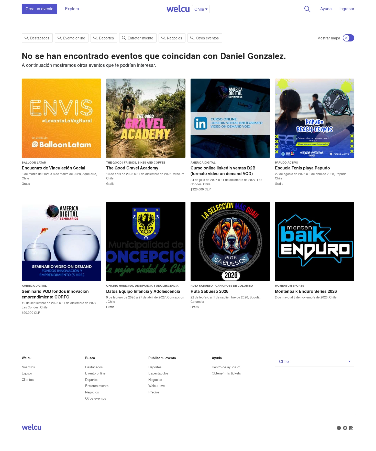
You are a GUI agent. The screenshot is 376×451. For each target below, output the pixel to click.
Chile (284, 361)
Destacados (39, 37)
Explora (72, 9)
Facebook (339, 428)
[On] (348, 37)
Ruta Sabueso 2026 (209, 291)
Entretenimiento (140, 37)
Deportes (106, 37)
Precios (154, 392)
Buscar (307, 9)
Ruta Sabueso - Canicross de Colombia (222, 285)
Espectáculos (158, 373)
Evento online (74, 37)
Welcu (178, 9)
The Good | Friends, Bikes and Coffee (135, 162)
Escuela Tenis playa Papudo (302, 168)
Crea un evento (39, 9)
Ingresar (346, 9)
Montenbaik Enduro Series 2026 (306, 291)
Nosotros (28, 366)
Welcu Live (156, 385)
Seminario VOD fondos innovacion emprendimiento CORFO (55, 294)
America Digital (203, 162)
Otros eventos (207, 37)
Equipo (27, 373)
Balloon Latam (34, 162)
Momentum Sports (289, 285)
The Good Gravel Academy (132, 168)
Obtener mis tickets (226, 373)
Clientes (28, 379)
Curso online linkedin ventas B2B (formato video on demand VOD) (223, 170)
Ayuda (326, 9)
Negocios (174, 37)
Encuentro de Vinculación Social (53, 168)
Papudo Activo (286, 162)
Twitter (345, 428)
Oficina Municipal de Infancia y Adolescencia (142, 285)
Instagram (351, 428)
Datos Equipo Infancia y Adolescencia (143, 291)
